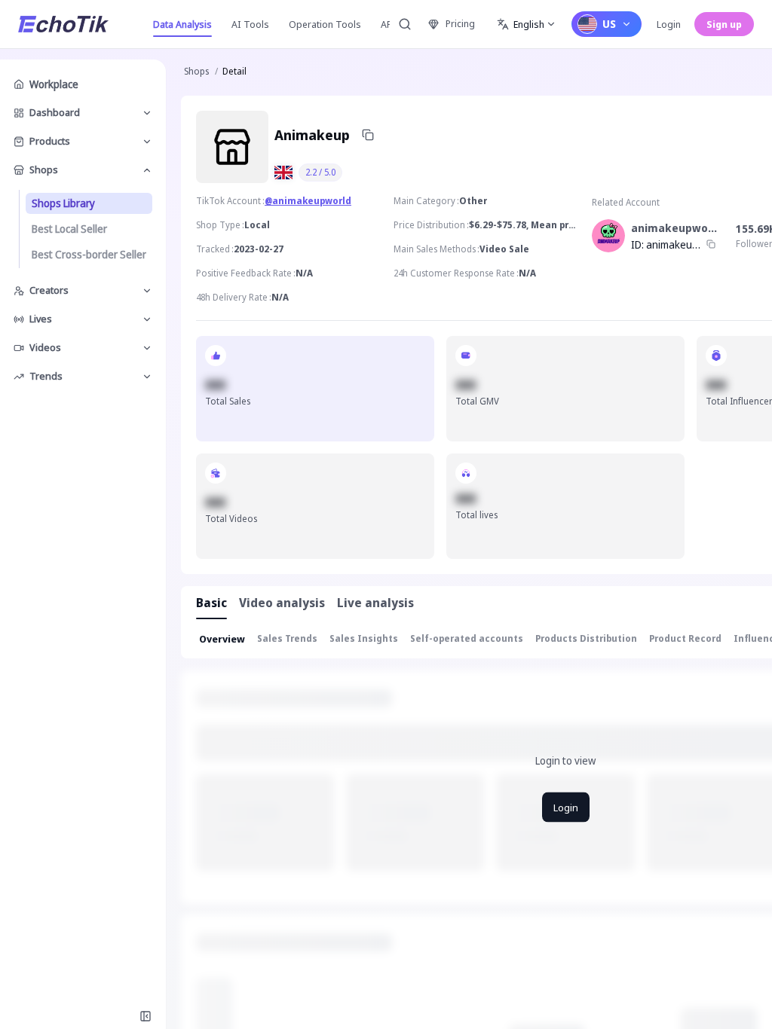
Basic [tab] (211, 602)
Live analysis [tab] (375, 602)
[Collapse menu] (145, 1016)
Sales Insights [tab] (363, 638)
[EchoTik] (63, 24)
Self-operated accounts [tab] (466, 638)
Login (669, 24)
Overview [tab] (222, 639)
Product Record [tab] (685, 638)
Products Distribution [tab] (586, 638)
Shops (196, 71)
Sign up (724, 24)
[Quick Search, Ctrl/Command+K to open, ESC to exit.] (405, 24)
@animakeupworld (308, 200)
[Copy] (368, 135)
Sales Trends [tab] (287, 638)
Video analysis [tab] (282, 602)
